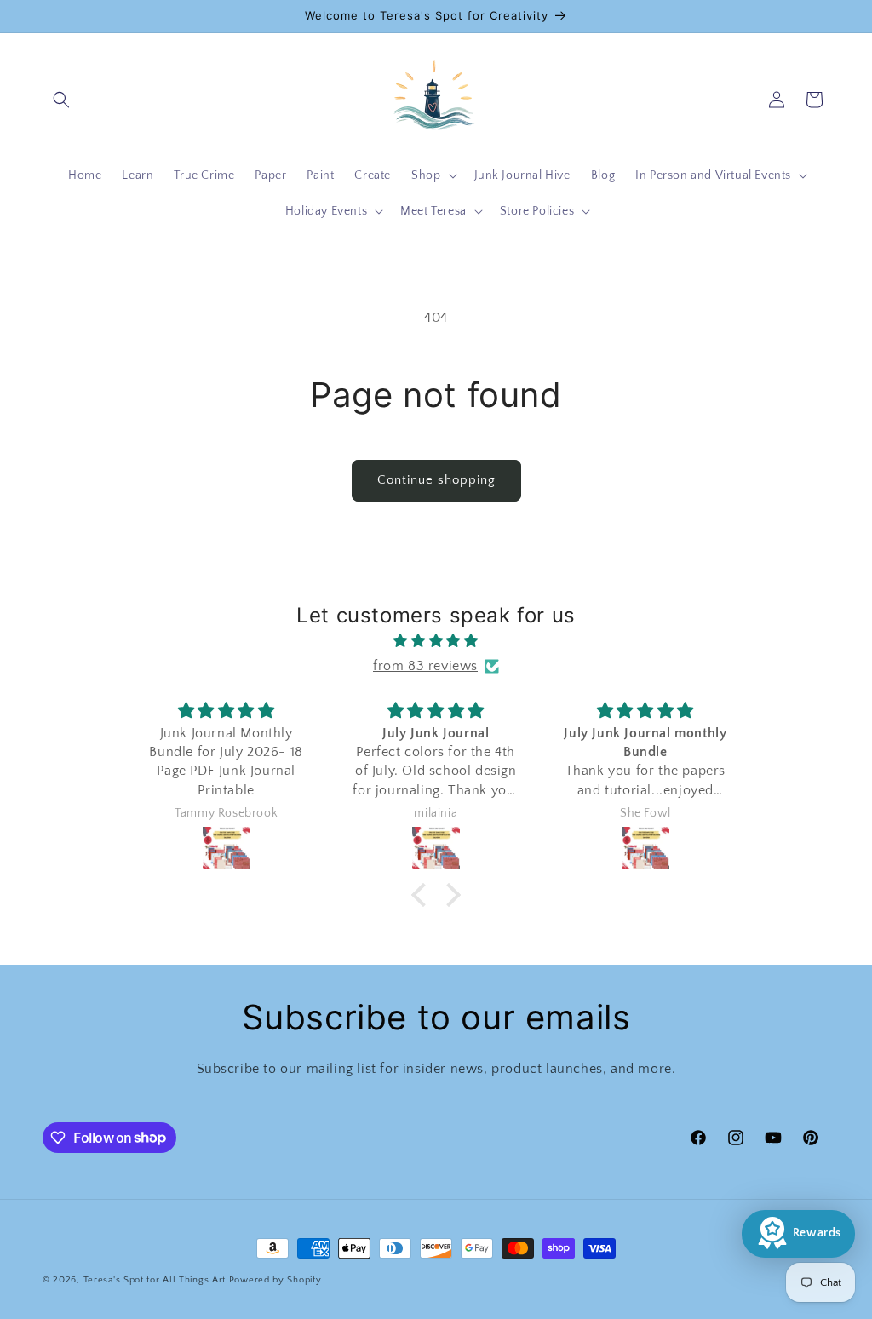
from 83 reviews (425, 666)
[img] (435, 641)
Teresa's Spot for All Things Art (154, 1280)
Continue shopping (436, 480)
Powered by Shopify (275, 1280)
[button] (61, 99)
